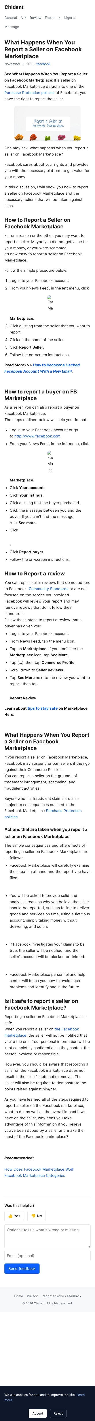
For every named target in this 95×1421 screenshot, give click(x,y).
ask (23, 18)
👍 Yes (14, 1216)
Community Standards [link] (48, 589)
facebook (52, 18)
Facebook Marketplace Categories (34, 1175)
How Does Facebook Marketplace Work (39, 1169)
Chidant (14, 7)
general (10, 18)
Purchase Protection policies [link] (29, 92)
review (35, 18)
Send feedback (22, 1268)
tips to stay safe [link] (43, 708)
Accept (37, 1413)
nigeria (69, 18)
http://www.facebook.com (37, 436)
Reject (58, 1413)
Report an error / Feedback (61, 1296)
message (11, 27)
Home (18, 1296)
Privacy (32, 1296)
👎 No (36, 1216)
